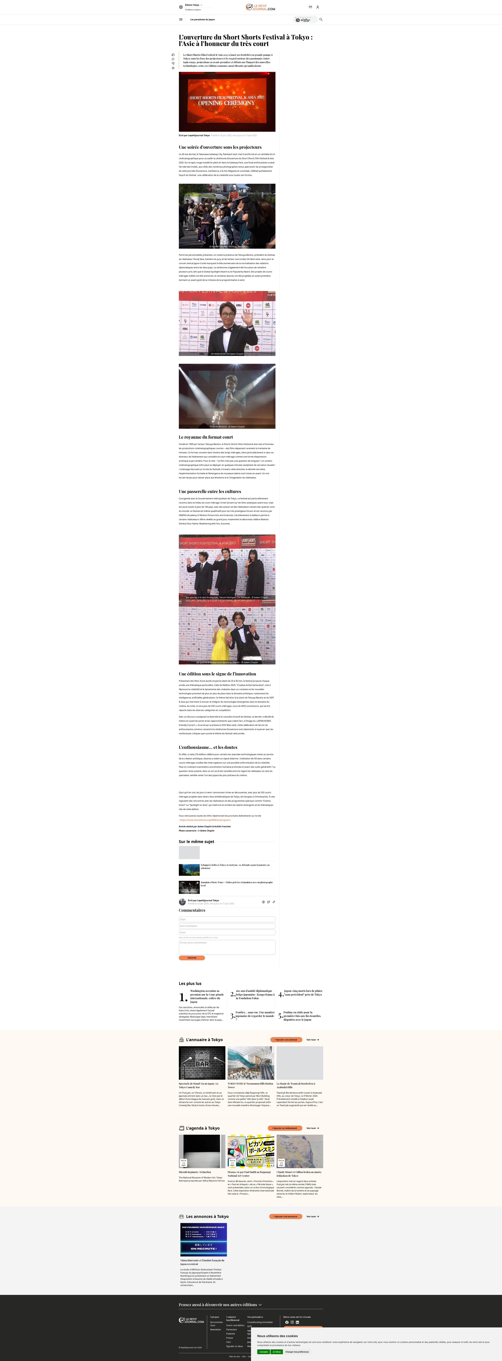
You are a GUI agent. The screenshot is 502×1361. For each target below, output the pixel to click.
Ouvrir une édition (235, 1325)
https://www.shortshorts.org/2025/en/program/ (205, 819)
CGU (228, 1342)
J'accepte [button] (263, 1352)
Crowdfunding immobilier (260, 1322)
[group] (314, 19)
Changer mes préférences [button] (297, 1352)
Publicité (230, 1333)
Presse (229, 1337)
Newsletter (215, 1329)
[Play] (314, 19)
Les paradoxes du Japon (202, 19)
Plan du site (235, 1356)
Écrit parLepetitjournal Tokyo (194, 135)
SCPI (249, 1326)
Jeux (249, 1342)
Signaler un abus (234, 1346)
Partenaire (231, 1329)
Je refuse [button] (277, 1352)
